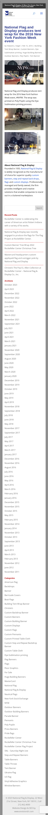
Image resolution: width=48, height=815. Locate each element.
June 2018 (9, 419)
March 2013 (10, 554)
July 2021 (9, 328)
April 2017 (9, 445)
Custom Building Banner (16, 621)
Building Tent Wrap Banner (17, 603)
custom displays (20, 182)
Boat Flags (9, 599)
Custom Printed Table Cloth (17, 638)
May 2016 (9, 480)
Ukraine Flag (10, 772)
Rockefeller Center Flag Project (19, 746)
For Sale (8, 672)
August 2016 (10, 467)
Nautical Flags (11, 694)
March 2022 (10, 315)
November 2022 (12, 297)
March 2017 (10, 450)
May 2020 (9, 367)
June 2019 (9, 393)
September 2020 (12, 354)
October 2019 (11, 389)
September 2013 (12, 541)
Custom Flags (11, 630)
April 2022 (9, 311)
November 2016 (12, 463)
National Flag (11, 685)
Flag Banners (10, 659)
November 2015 (12, 506)
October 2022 (11, 302)
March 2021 (10, 341)
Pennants (9, 720)
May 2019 (9, 398)
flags (7, 182)
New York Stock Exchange (16, 698)
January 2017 (10, 454)
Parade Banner (11, 716)
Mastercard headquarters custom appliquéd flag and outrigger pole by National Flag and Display (21, 258)
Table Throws (11, 763)
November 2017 (12, 428)
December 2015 (12, 502)
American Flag (11, 582)
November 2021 (12, 319)
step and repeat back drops (26, 178)
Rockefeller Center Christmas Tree (20, 742)
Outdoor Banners (12, 56)
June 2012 (9, 567)
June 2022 (9, 306)
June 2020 (9, 363)
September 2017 (12, 432)
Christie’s (9, 608)
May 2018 (9, 424)
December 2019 (12, 380)
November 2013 (12, 532)
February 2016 (11, 493)
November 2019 (12, 384)
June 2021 (9, 332)
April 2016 (9, 484)
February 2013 (11, 558)
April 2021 (9, 337)
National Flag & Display (31, 168)
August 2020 (10, 358)
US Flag (8, 776)
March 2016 (10, 489)
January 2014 (10, 528)
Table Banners (11, 759)
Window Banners (12, 785)
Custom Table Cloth (14, 650)
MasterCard (10, 681)
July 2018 (9, 415)
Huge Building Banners (32, 52)
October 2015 (11, 511)
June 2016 (9, 476)
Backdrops (9, 586)
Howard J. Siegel (13, 46)
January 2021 (10, 345)
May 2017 (9, 441)
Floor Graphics (11, 668)
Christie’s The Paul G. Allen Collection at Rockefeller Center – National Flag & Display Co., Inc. (23, 271)
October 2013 (11, 537)
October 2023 (11, 284)
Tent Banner (35, 56)
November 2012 (12, 563)
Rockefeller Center (13, 737)
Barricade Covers (12, 595)
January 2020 (10, 376)
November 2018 (12, 406)
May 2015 (9, 515)
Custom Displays (12, 625)
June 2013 (9, 545)
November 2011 (12, 571)
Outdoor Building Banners (17, 711)
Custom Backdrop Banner (16, 612)
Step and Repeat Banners (16, 755)
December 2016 (12, 458)
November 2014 (12, 524)
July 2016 (9, 471)
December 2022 (12, 293)
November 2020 (12, 350)
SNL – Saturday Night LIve (16, 750)
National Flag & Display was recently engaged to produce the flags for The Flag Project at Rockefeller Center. (24, 235)
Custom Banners (27, 49)
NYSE (7, 703)
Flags (7, 663)
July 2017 (9, 437)
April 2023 (9, 289)
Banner (8, 591)
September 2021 (12, 323)
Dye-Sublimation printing (16, 655)
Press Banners (11, 729)
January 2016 (10, 498)
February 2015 (11, 519)
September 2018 (12, 411)
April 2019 (9, 402)
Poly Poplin (24, 56)
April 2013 (9, 550)
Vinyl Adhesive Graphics (16, 781)
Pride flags (9, 733)
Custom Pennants (13, 634)
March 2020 (10, 371)
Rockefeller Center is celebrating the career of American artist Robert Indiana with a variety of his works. (23, 222)
